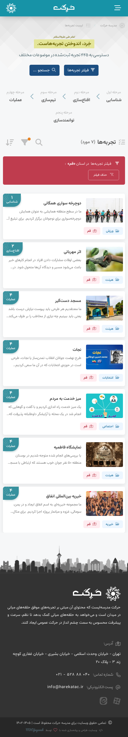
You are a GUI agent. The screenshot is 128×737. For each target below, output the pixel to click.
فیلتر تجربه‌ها (78, 70)
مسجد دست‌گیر (68, 301)
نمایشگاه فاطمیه (67, 447)
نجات (77, 350)
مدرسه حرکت (108, 25)
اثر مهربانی (72, 252)
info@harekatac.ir (65, 687)
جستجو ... (41, 70)
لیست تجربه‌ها (74, 25)
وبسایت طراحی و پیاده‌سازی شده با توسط (71, 730)
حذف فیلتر (100, 175)
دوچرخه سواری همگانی (62, 203)
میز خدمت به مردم (65, 399)
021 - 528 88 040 (73, 674)
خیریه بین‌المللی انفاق (63, 496)
